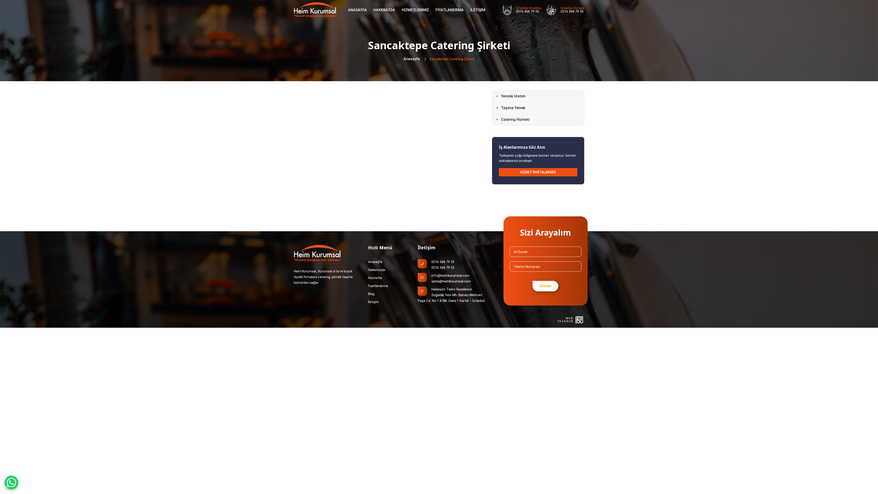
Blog (371, 294)
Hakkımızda (384, 10)
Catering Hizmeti (515, 119)
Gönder (545, 286)
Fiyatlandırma (450, 10)
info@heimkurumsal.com (450, 276)
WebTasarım (565, 320)
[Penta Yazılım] (580, 319)
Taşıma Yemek (513, 108)
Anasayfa (357, 10)
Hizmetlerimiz (415, 10)
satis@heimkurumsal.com (451, 281)
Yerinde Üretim (513, 96)
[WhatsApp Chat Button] (11, 482)
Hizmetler (375, 278)
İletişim (477, 10)
